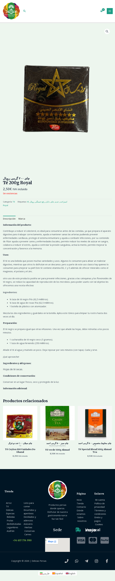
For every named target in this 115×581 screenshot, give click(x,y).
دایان (48, 201)
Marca (21, 218)
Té (14, 201)
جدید (57, 201)
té (28, 201)
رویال (32, 201)
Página (81, 493)
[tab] (9, 218)
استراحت (63, 201)
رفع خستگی (40, 201)
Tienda (8, 491)
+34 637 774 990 (22, 540)
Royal (5, 205)
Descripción (9, 218)
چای (52, 201)
